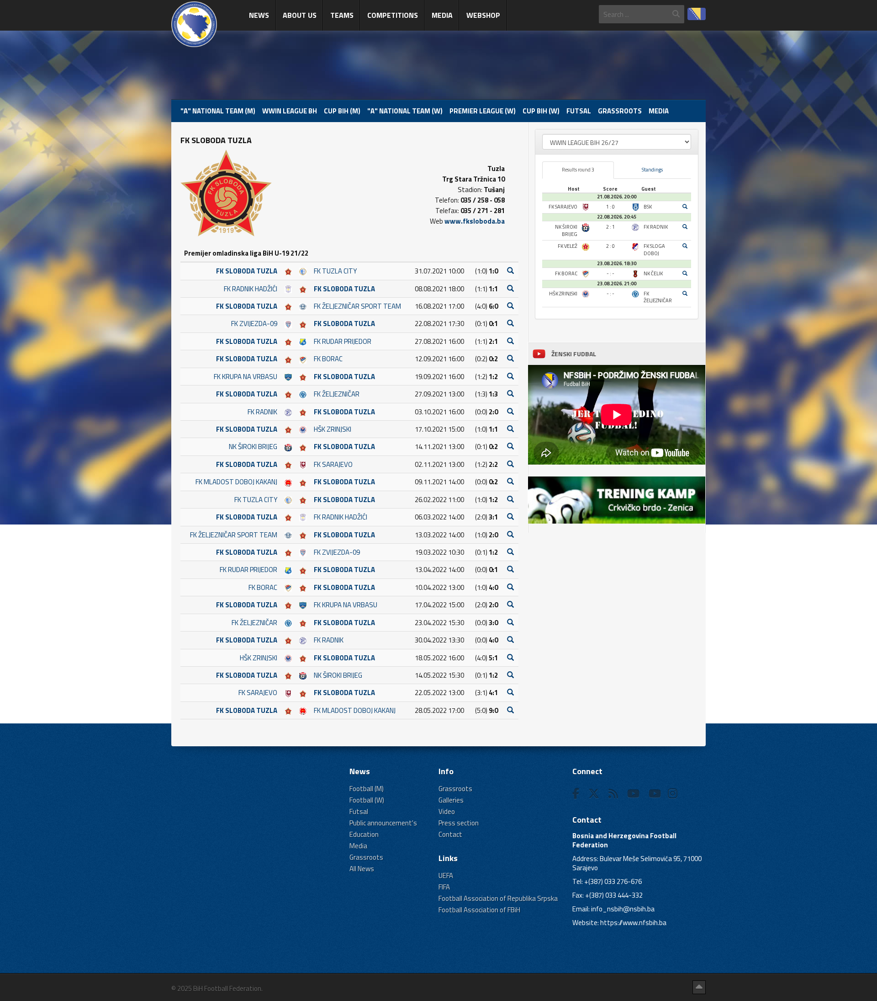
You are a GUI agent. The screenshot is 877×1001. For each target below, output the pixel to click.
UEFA (445, 875)
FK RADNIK (262, 412)
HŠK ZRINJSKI (332, 429)
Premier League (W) (482, 111)
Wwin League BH (289, 111)
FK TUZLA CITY (335, 271)
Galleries (451, 800)
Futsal (578, 111)
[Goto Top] (699, 987)
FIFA (444, 887)
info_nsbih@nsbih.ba (623, 909)
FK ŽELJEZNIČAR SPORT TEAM (357, 306)
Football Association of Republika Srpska (498, 898)
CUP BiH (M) (342, 111)
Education (364, 834)
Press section (458, 823)
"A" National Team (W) (405, 111)
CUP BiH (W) (541, 111)
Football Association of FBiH (479, 910)
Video (446, 811)
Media (442, 15)
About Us (300, 15)
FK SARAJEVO (333, 464)
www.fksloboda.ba (474, 221)
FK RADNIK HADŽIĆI (250, 289)
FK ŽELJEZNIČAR (336, 394)
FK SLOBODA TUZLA (246, 271)
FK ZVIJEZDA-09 (254, 323)
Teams (342, 15)
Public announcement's (383, 823)
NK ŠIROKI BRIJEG (253, 446)
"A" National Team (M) (217, 111)
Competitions (392, 15)
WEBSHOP (483, 15)
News (259, 15)
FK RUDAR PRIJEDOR (342, 341)
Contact (450, 834)
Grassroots (620, 111)
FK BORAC (328, 358)
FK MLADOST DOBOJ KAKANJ (236, 481)
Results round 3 (578, 169)
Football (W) (366, 800)
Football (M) (366, 788)
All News (361, 868)
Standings (652, 169)
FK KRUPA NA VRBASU (245, 376)
